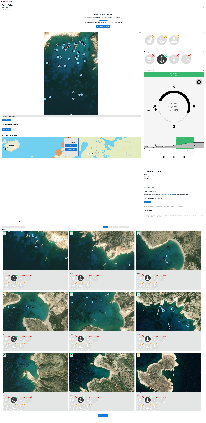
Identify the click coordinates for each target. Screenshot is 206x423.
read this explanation (166, 160)
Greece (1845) (7, 9)
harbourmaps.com (9, 1)
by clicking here (160, 168)
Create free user (71, 149)
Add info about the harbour (103, 26)
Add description (6, 129)
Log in (71, 145)
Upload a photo (6, 119)
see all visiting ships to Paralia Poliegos (167, 194)
